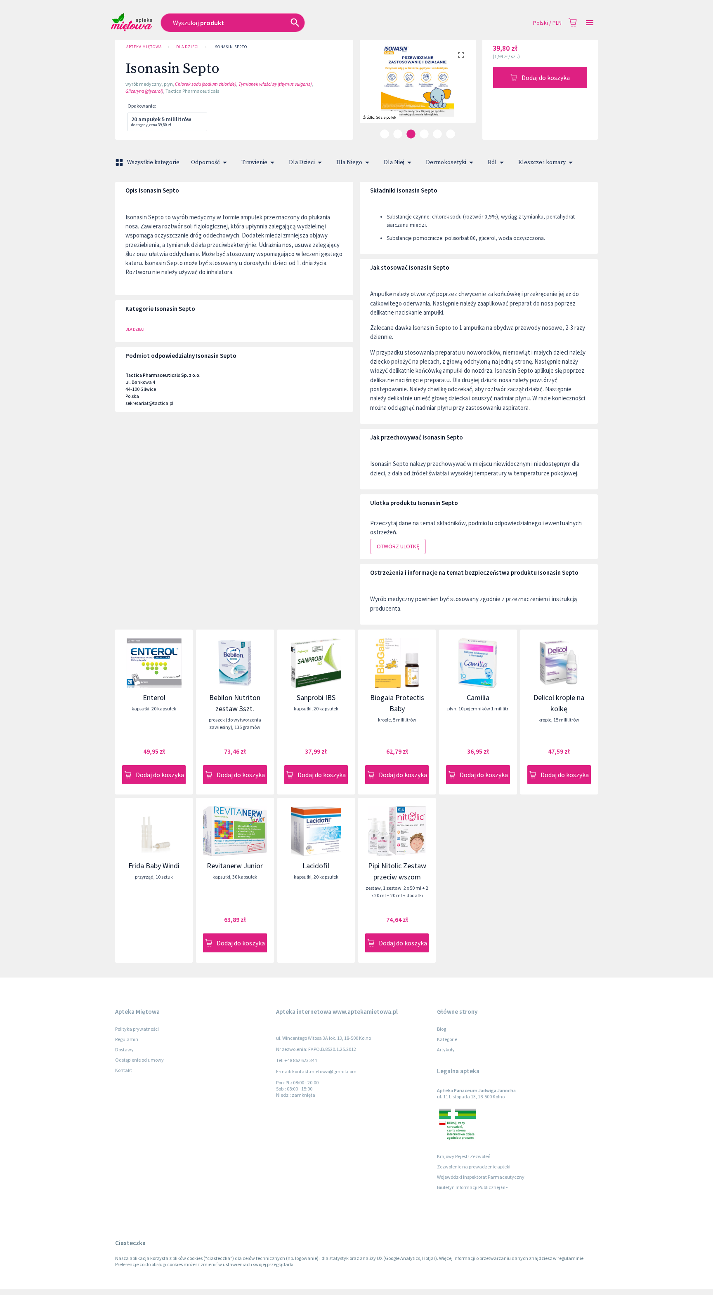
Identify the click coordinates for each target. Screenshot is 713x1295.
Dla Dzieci (187, 46)
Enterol (154, 697)
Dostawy (124, 1049)
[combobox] (282, 22)
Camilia (478, 697)
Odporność (205, 162)
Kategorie (447, 1039)
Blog (441, 1029)
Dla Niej (394, 162)
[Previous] (372, 88)
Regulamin (126, 1039)
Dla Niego (349, 162)
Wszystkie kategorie (153, 162)
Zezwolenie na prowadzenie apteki (473, 1166)
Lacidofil (315, 865)
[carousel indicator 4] (424, 134)
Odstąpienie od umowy (139, 1060)
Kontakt (123, 1070)
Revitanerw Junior (235, 865)
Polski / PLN (547, 22)
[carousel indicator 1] (384, 134)
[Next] (463, 88)
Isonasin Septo (230, 46)
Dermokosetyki (446, 162)
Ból (492, 162)
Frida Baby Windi (153, 865)
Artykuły (446, 1049)
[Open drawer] (589, 23)
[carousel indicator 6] (450, 134)
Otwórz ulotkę (398, 546)
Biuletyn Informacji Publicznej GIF (472, 1187)
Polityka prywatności (137, 1029)
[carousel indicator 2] (397, 134)
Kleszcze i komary (542, 162)
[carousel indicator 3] (411, 134)
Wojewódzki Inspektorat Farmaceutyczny (480, 1177)
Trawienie (254, 162)
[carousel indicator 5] (437, 134)
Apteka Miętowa (144, 46)
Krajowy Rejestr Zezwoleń (464, 1156)
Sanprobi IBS (316, 697)
